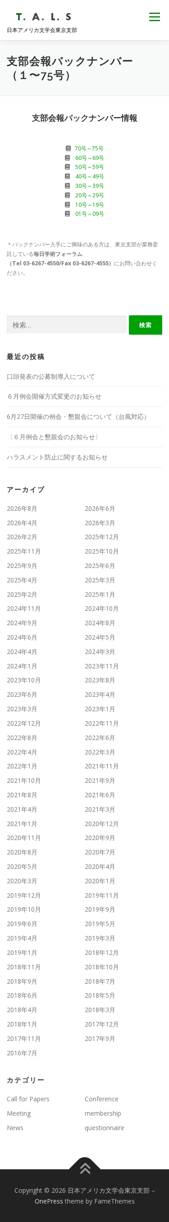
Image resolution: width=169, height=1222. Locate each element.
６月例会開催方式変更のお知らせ (54, 396)
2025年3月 (100, 580)
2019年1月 (22, 952)
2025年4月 (22, 580)
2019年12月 (24, 895)
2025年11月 (24, 551)
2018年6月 (22, 995)
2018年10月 (102, 967)
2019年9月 (100, 909)
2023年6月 (22, 694)
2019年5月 (100, 923)
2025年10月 (102, 551)
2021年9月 (100, 780)
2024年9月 (22, 622)
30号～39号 (89, 186)
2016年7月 (22, 1053)
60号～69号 (89, 158)
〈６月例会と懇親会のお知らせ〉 (54, 436)
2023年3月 (22, 708)
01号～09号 (89, 214)
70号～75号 (89, 148)
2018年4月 (22, 1009)
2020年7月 (100, 852)
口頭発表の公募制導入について (51, 376)
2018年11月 (24, 967)
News (15, 1127)
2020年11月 (24, 837)
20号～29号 (89, 195)
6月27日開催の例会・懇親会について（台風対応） (78, 416)
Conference (102, 1099)
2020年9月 (100, 837)
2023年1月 (100, 708)
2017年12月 (102, 1024)
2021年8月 (22, 794)
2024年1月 (22, 666)
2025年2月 (22, 594)
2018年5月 (100, 995)
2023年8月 (100, 680)
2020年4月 (100, 866)
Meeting (19, 1113)
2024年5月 (100, 637)
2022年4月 (22, 752)
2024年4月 (22, 651)
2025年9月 (22, 565)
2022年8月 (22, 737)
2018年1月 (22, 1024)
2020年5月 (22, 866)
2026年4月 (22, 522)
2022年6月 (100, 737)
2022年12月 (24, 723)
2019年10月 (24, 909)
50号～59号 (89, 167)
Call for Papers (28, 1099)
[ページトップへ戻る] (84, 1169)
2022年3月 (100, 752)
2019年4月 (22, 938)
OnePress (49, 1201)
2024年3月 (100, 651)
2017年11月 (24, 1038)
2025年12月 (102, 536)
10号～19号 (89, 205)
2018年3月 (100, 1009)
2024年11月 (24, 608)
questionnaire (104, 1127)
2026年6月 (100, 508)
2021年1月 (22, 823)
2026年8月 (22, 508)
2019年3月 (100, 938)
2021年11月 (102, 766)
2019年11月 (102, 895)
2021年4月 (22, 809)
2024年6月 (22, 637)
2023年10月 (24, 680)
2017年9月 (100, 1038)
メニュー (154, 17)
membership (103, 1113)
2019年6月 (22, 923)
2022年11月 (102, 723)
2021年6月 (100, 794)
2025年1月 (100, 594)
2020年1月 (100, 881)
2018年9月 (22, 981)
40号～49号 (89, 176)
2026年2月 (22, 536)
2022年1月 (22, 766)
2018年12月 (102, 952)
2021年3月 (100, 809)
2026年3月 (100, 522)
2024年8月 (100, 622)
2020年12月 (102, 823)
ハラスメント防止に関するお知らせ (57, 457)
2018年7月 (100, 981)
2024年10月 (102, 608)
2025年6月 (100, 565)
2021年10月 (24, 780)
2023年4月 (100, 694)
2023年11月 (102, 666)
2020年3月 (22, 881)
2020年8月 (22, 852)
